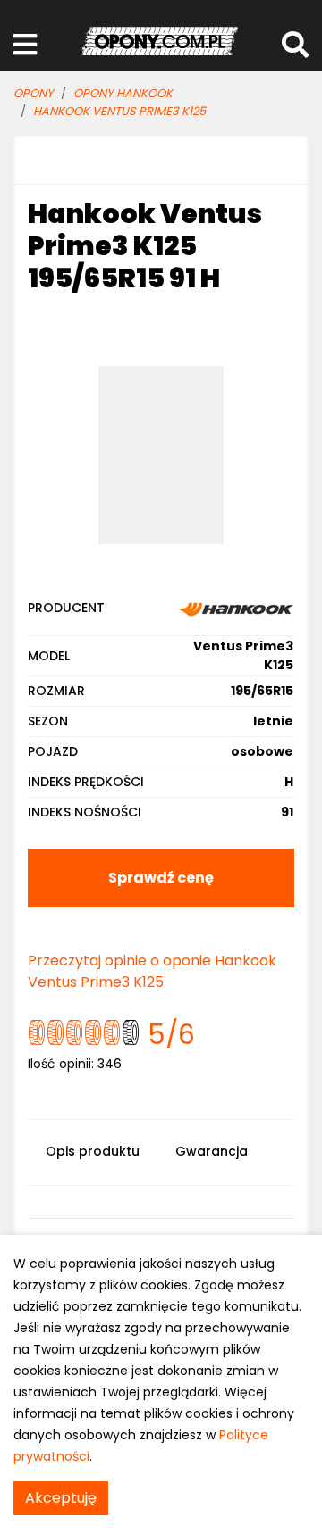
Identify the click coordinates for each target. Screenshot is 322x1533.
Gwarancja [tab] (211, 1151)
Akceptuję (61, 1497)
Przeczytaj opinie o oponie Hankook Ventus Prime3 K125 (152, 971)
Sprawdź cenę (161, 877)
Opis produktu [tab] (93, 1151)
